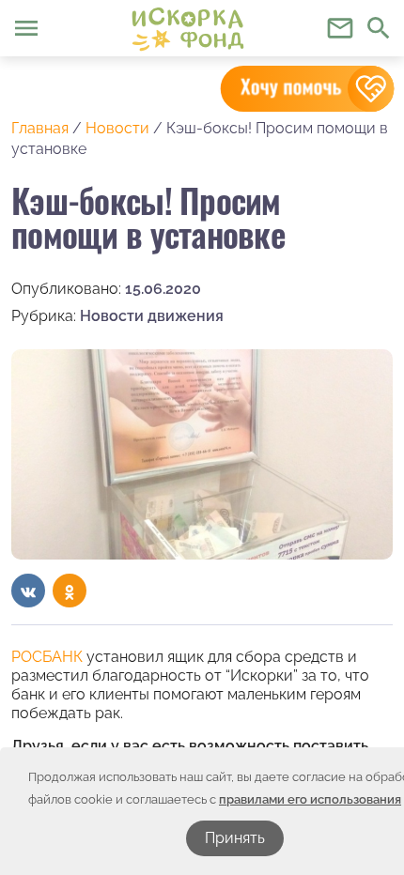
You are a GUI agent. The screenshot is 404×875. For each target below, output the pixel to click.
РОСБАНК (47, 657)
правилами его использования (310, 799)
